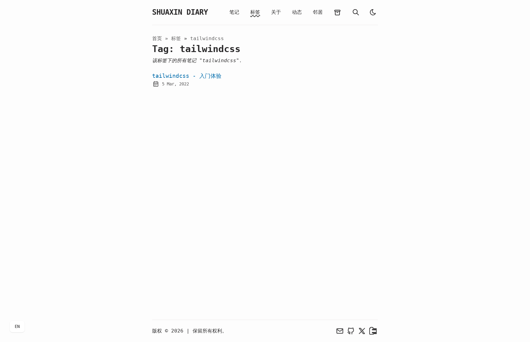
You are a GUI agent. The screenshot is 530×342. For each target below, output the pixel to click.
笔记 (234, 12)
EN (17, 326)
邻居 (318, 12)
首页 (157, 38)
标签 (255, 12)
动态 (297, 12)
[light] (373, 12)
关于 (276, 12)
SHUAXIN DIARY (180, 12)
